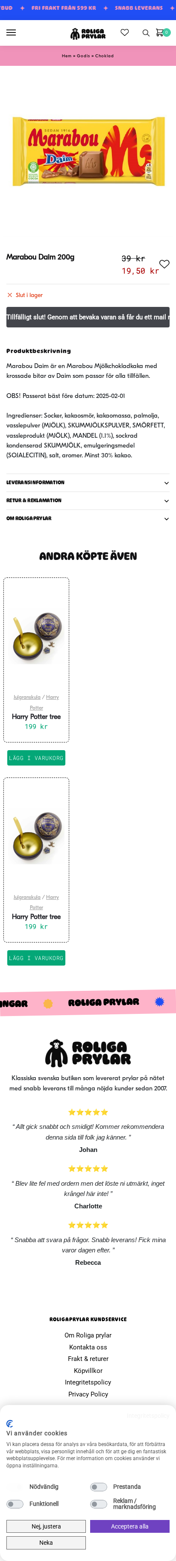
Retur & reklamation (34, 500)
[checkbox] (14, 1487)
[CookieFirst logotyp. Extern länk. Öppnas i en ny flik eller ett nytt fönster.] (9, 1424)
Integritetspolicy (88, 1382)
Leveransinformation (35, 482)
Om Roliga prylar (88, 1335)
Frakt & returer (88, 1359)
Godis (83, 56)
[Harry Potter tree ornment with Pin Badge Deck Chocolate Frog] (36, 636)
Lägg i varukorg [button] (36, 758)
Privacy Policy (88, 1394)
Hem (67, 56)
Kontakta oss (88, 1347)
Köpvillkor (88, 1371)
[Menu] (19, 33)
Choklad (104, 56)
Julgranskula (27, 697)
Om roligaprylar (29, 518)
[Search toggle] (146, 33)
